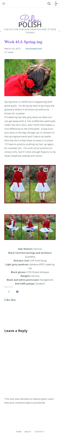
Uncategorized (33, 48)
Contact (39, 431)
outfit (9, 287)
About (27, 431)
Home (19, 431)
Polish (30, 21)
